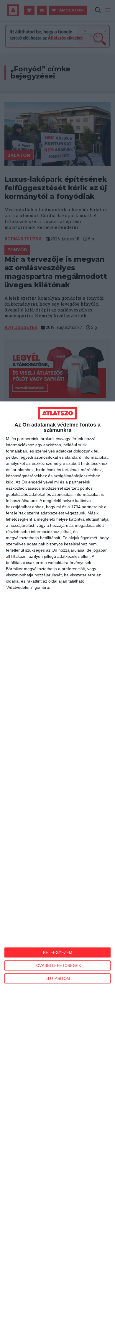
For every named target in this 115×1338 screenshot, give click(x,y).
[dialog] (57, 869)
